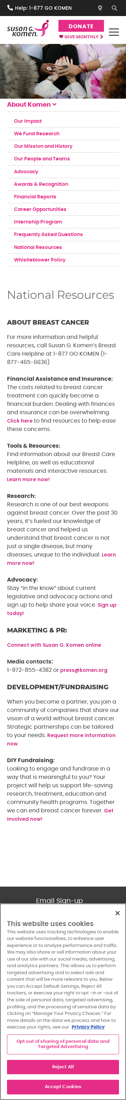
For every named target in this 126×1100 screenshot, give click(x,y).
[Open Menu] (113, 32)
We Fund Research (36, 133)
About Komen (29, 105)
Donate (81, 26)
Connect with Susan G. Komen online (54, 645)
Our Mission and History (43, 146)
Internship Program (38, 222)
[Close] (117, 913)
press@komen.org (83, 670)
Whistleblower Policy (39, 260)
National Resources (38, 247)
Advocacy (26, 171)
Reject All (63, 1067)
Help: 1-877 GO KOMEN (43, 8)
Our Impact (28, 121)
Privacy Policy (88, 1027)
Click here (20, 420)
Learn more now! (28, 479)
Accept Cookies (63, 1087)
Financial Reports (35, 197)
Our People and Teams (42, 159)
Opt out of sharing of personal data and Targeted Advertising (63, 1044)
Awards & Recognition (41, 184)
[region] (63, 1001)
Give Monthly (82, 37)
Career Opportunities (40, 209)
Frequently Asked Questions (48, 234)
